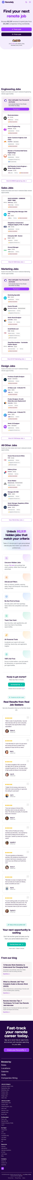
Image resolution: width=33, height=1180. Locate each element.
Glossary (3, 1146)
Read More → (6, 974)
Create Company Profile (7, 1123)
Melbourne (11, 416)
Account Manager (13, 247)
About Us (3, 1160)
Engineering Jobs (5, 1088)
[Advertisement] (16, 66)
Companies (4, 1129)
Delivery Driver (12, 469)
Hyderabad (11, 130)
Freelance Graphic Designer (16, 376)
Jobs (2, 1131)
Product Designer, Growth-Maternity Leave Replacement (17, 400)
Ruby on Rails (28, 1174)
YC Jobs (3, 1133)
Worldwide (11, 144)
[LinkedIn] (2, 1168)
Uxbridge (10, 204)
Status (23, 1178)
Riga (9, 218)
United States (11, 348)
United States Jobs (6, 1102)
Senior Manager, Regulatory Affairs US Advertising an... (18, 504)
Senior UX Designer (14, 423)
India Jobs (3, 1108)
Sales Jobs (4, 1097)
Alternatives (4, 1148)
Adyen (9, 249)
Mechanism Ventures (12, 308)
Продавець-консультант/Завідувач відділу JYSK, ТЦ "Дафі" (18, 223)
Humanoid (10, 170)
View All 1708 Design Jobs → (16, 438)
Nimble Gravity (11, 482)
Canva (9, 390)
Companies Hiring (9, 1078)
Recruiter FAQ (4, 1121)
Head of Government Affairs (16, 456)
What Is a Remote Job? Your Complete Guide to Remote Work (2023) (15, 984)
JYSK (9, 226)
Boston (10, 240)
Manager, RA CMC (13, 492)
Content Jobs (4, 1094)
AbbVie (9, 494)
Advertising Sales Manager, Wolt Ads (17, 212)
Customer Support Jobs (7, 1086)
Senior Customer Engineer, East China (17, 138)
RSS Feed (3, 1139)
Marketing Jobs (5, 1090)
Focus (9, 425)
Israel (10, 322)
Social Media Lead (13, 329)
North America (11, 310)
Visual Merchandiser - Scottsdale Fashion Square (18, 343)
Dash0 (9, 238)
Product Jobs (4, 1092)
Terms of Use (10, 1178)
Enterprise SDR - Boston (15, 236)
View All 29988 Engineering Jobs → (16, 181)
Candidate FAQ (5, 1135)
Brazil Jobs (4, 1114)
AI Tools (3, 1152)
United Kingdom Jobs (6, 1106)
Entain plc (10, 128)
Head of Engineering (14, 126)
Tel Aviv (10, 405)
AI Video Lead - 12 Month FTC (16, 388)
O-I (8, 117)
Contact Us (4, 1162)
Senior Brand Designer (14, 317)
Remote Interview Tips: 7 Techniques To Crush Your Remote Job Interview (16, 1003)
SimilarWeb (10, 319)
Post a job (17, 29)
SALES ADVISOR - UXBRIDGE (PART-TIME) (16, 199)
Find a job (17, 34)
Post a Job (4, 1119)
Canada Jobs (4, 1104)
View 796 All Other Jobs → (16, 520)
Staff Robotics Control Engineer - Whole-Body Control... (18, 167)
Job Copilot (4, 1154)
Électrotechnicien (13, 115)
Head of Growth (12, 306)
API (2, 1141)
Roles (3, 1065)
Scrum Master (12, 480)
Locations (5, 1068)
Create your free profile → (16, 1050)
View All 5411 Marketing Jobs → (16, 359)
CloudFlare (10, 141)
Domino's (10, 471)
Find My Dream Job (15, 944)
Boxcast (9, 378)
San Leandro (11, 333)
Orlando (10, 474)
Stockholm (11, 251)
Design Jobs (4, 1096)
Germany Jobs (4, 1110)
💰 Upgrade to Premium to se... (14, 159)
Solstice (9, 154)
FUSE (9, 331)
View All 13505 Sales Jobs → (16, 262)
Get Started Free (15, 684)
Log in (23, 688)
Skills (3, 1075)
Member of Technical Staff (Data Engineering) (17, 151)
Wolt (9, 215)
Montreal (10, 119)
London (10, 172)
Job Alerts (3, 1137)
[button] (16, 118)
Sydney (10, 392)
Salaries (4, 1071)
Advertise (3, 1164)
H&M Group (10, 202)
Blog (2, 1156)
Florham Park (11, 509)
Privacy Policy (18, 1178)
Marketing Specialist (14, 295)
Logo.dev (20, 1175)
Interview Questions (6, 1150)
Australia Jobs (4, 1112)
